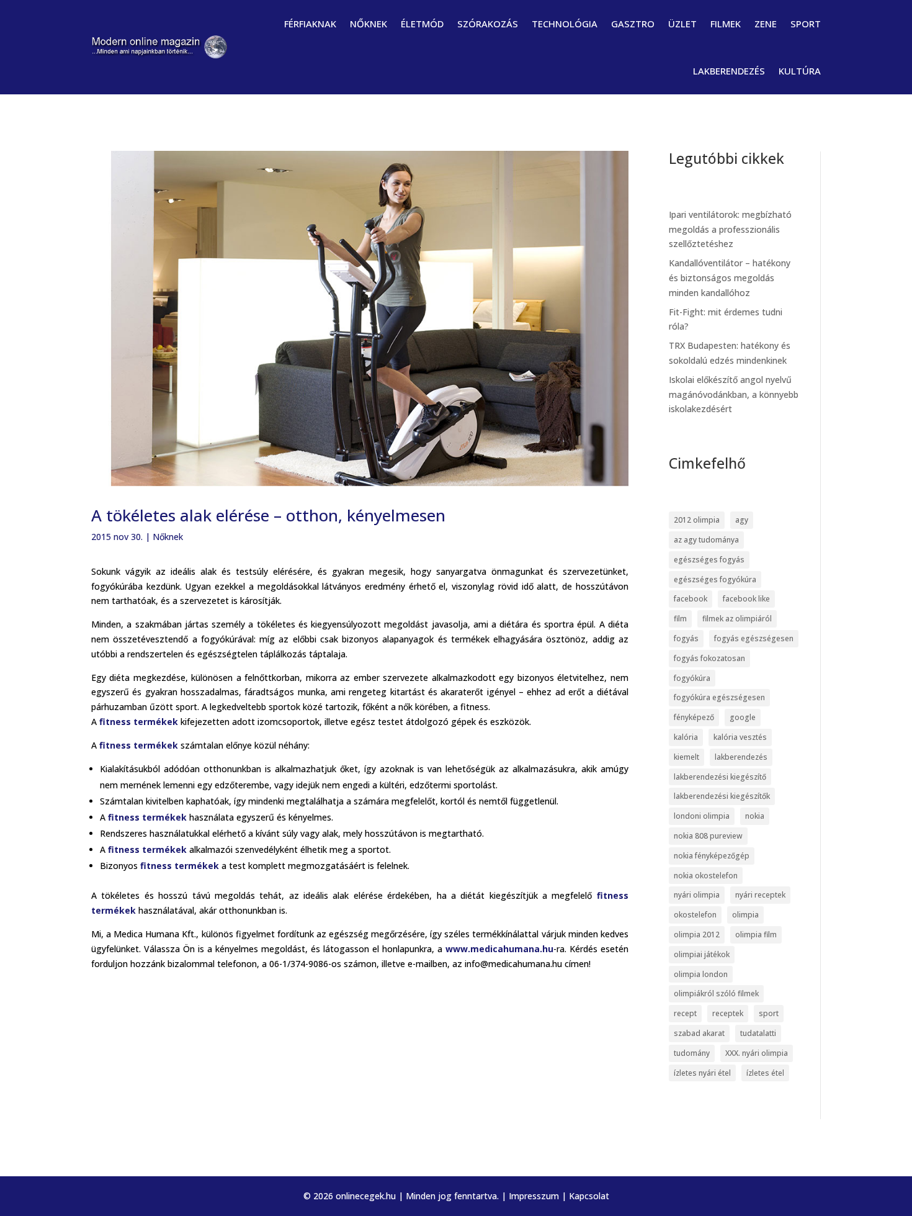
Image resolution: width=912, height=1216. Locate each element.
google (743, 717)
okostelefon (695, 914)
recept (685, 1013)
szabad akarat (699, 1033)
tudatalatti (758, 1033)
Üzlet (682, 23)
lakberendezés (741, 757)
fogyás (686, 638)
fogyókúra (692, 678)
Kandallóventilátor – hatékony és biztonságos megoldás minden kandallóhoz (729, 278)
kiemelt (686, 757)
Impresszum (534, 1196)
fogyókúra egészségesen (719, 697)
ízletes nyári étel (702, 1073)
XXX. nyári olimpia (756, 1053)
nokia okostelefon (706, 875)
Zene (765, 23)
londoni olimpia (702, 816)
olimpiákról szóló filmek (716, 993)
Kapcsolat (589, 1196)
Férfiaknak (310, 23)
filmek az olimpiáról (737, 618)
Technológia (564, 23)
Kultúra (800, 71)
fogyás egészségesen (754, 638)
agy (741, 520)
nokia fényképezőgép (711, 855)
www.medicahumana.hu (499, 949)
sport (769, 1013)
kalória (686, 737)
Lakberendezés (729, 71)
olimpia (745, 914)
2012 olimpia (697, 520)
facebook (690, 598)
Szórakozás (487, 23)
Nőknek (368, 23)
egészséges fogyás (709, 559)
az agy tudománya (706, 539)
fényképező (694, 717)
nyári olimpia (697, 894)
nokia (754, 816)
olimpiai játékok (702, 954)
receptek (727, 1013)
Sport (805, 23)
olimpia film (756, 934)
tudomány (692, 1053)
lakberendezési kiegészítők (722, 796)
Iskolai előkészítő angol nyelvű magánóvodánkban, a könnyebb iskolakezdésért (733, 394)
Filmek (725, 23)
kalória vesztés (740, 737)
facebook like (746, 598)
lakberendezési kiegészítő (720, 777)
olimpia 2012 (697, 934)
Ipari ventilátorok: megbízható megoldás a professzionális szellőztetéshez (730, 229)
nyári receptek (760, 894)
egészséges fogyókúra (715, 579)
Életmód (422, 23)
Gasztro (633, 23)
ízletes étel (765, 1073)
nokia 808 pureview (708, 836)
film (680, 618)
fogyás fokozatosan (709, 658)
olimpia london (701, 974)
